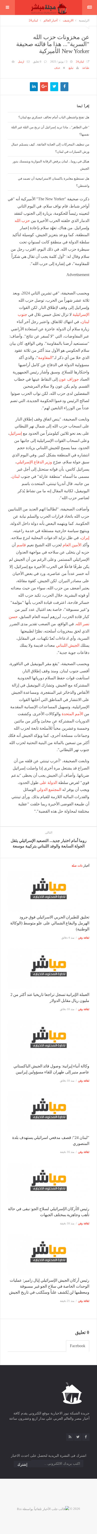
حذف (57, 67)
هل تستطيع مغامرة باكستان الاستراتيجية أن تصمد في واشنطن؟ (53, 182)
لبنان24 (33, 20)
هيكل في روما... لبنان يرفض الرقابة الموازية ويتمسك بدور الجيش (51, 165)
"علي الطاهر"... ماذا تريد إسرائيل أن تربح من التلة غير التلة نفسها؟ (50, 131)
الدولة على (48, 782)
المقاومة (45, 357)
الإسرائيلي (24, 462)
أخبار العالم (50, 20)
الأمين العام (72, 545)
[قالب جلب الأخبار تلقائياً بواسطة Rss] (43, 1509)
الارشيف (68, 20)
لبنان (16, 476)
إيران (85, 538)
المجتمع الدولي (49, 789)
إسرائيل (15, 433)
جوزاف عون (69, 379)
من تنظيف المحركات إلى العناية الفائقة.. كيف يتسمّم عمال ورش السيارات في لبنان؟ (50, 148)
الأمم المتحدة (72, 714)
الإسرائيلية (81, 314)
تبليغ (71, 67)
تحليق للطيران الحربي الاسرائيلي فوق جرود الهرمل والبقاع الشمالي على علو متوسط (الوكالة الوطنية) (49, 923)
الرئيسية (84, 20)
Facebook (77, 1346)
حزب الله (22, 220)
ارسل (21, 61)
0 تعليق (37, 61)
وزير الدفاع (43, 462)
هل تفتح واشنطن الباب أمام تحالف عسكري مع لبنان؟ (53, 117)
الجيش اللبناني (67, 645)
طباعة (85, 67)
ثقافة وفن (83, 937)
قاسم (21, 545)
